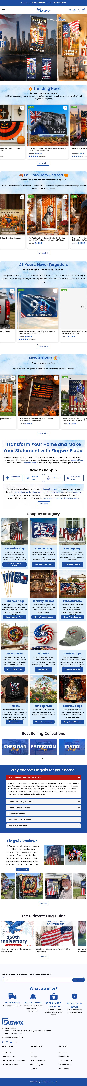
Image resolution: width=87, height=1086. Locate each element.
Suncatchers (14, 653)
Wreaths (43, 653)
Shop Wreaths (43, 669)
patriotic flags (30, 463)
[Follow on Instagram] (7, 1042)
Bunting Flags (72, 548)
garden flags (31, 492)
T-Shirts (14, 706)
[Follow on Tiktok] (16, 1042)
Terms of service (65, 1060)
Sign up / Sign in (36, 1064)
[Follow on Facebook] (3, 1042)
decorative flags (50, 489)
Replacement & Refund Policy (13, 1060)
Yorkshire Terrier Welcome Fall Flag (68, 148)
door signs (68, 498)
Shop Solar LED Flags (72, 722)
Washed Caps (72, 653)
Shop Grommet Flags (43, 564)
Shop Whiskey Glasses (43, 617)
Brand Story (63, 1052)
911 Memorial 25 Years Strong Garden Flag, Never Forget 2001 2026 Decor (45, 332)
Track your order (8, 1056)
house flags (20, 492)
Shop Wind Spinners (43, 722)
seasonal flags (77, 460)
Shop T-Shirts (14, 722)
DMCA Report (64, 1068)
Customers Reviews (38, 1060)
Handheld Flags (14, 601)
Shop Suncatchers (14, 669)
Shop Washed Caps (72, 669)
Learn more (22, 869)
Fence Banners (72, 601)
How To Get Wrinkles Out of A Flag (54, 949)
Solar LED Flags (72, 706)
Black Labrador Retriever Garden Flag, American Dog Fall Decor (70, 239)
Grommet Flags (43, 548)
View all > (43, 903)
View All (42, 163)
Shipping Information (10, 1064)
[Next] (83, 124)
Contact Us (6, 1052)
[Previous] (3, 124)
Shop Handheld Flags (14, 617)
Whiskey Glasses (43, 601)
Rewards (33, 1068)
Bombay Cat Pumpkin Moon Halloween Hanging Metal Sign (27, 239)
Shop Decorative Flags (14, 564)
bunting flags (43, 492)
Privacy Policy (64, 1056)
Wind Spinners (43, 706)
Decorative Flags (14, 548)
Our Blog (33, 1056)
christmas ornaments (53, 498)
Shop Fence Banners (72, 617)
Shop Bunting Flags (73, 564)
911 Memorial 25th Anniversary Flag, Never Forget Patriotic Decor (28, 149)
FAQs (32, 1052)
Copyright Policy (65, 1064)
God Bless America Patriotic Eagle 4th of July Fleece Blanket (47, 419)
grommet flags (56, 492)
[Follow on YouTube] (11, 1042)
